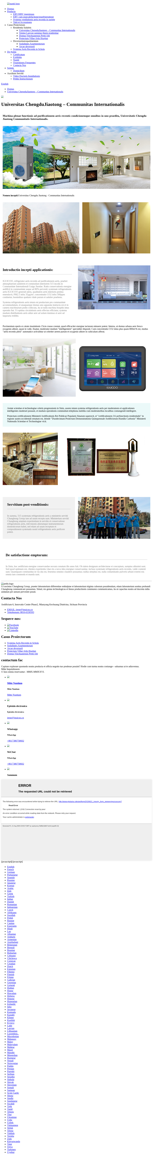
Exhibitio (17, 57)
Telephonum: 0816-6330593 (20, 612)
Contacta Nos (19, 65)
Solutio (10, 68)
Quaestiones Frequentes (24, 62)
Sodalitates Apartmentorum (32, 43)
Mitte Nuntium (14, 695)
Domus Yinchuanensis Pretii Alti (34, 35)
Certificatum (19, 54)
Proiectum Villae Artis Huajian (33, 38)
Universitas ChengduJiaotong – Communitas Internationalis (47, 30)
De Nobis (11, 52)
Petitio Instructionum (23, 78)
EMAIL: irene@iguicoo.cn (20, 609)
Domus (10, 8)
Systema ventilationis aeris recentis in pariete (34, 19)
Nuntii (16, 60)
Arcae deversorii (27, 46)
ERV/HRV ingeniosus (23, 14)
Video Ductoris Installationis (26, 76)
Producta (11, 11)
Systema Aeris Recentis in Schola (29, 49)
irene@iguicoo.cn (15, 717)
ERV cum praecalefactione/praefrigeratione (33, 17)
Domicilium (18, 70)
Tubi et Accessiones (22, 22)
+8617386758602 (15, 740)
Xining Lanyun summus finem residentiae (39, 33)
